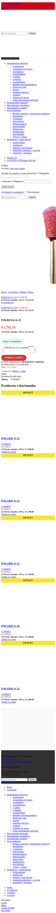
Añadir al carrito (13, 358)
